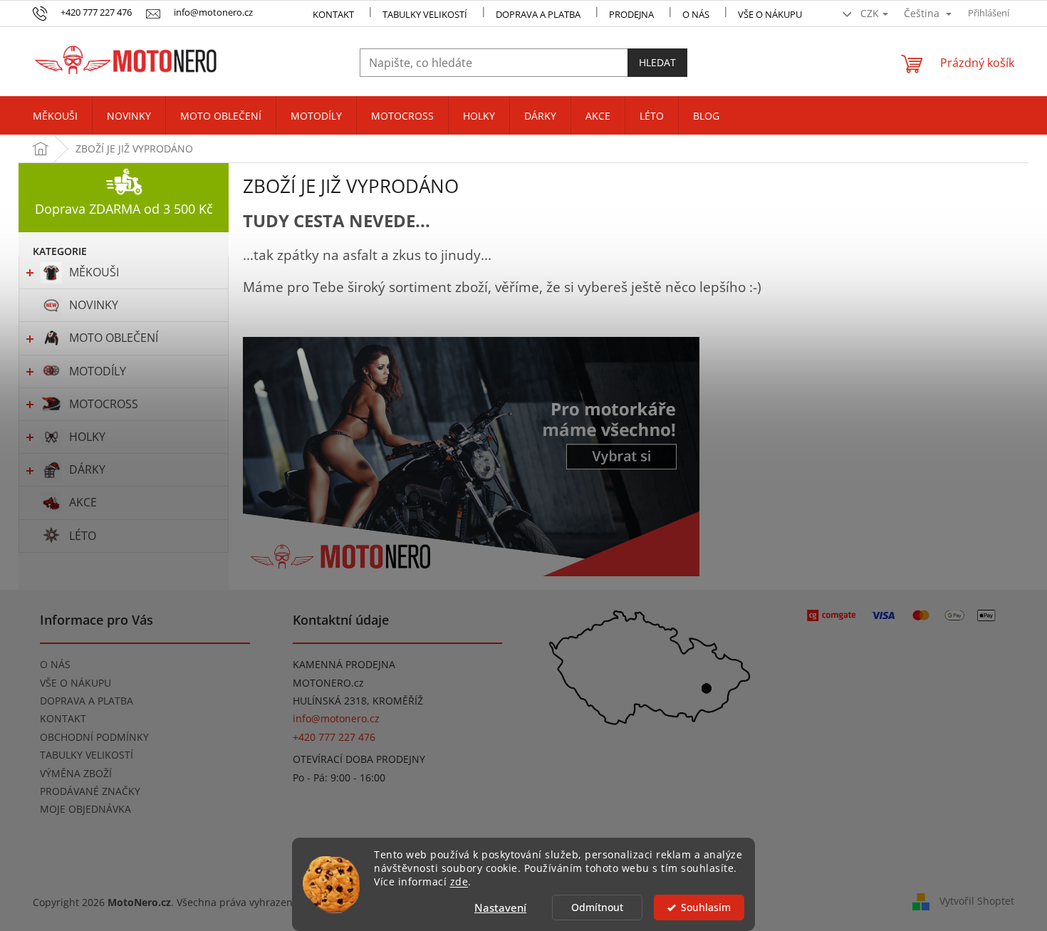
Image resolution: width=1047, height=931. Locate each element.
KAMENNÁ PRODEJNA (344, 664)
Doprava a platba (538, 14)
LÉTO (82, 535)
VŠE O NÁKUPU (770, 14)
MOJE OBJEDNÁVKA (85, 809)
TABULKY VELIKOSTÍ (86, 754)
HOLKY (87, 436)
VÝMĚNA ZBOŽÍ (76, 773)
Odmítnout (597, 907)
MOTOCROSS (103, 404)
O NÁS (695, 14)
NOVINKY (93, 305)
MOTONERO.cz (328, 683)
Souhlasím (706, 907)
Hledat (657, 62)
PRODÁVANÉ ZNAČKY (90, 791)
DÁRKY (87, 469)
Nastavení (500, 907)
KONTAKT (333, 14)
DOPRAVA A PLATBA (86, 700)
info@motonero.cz (336, 718)
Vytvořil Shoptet (976, 900)
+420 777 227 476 (334, 737)
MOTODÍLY (97, 371)
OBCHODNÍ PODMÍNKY (94, 737)
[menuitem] (55, 116)
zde (459, 881)
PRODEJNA (631, 14)
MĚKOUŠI (94, 272)
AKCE (83, 502)
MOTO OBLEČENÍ (113, 337)
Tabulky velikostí (424, 14)
